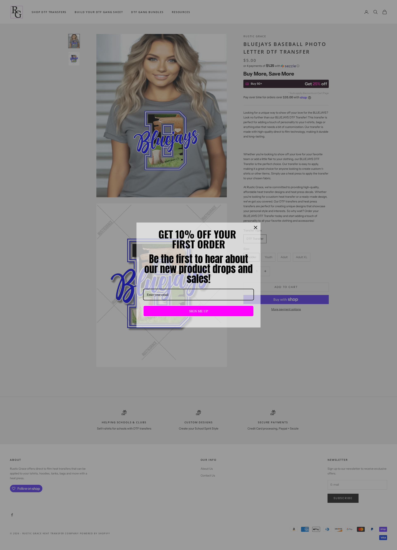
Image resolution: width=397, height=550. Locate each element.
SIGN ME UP (198, 311)
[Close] (256, 227)
